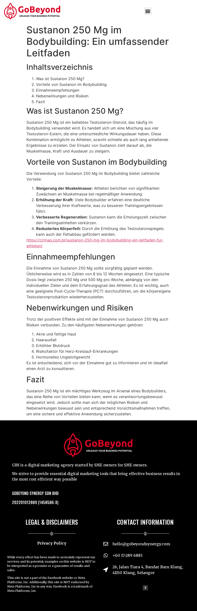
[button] (148, 11)
